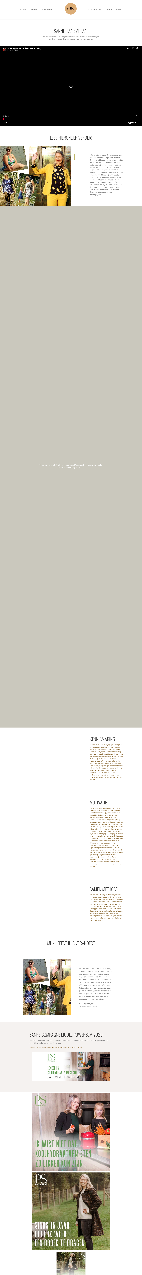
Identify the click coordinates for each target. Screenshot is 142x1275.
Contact (119, 10)
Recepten (109, 10)
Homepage (24, 10)
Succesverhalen (48, 10)
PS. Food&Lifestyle (95, 10)
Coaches (34, 10)
